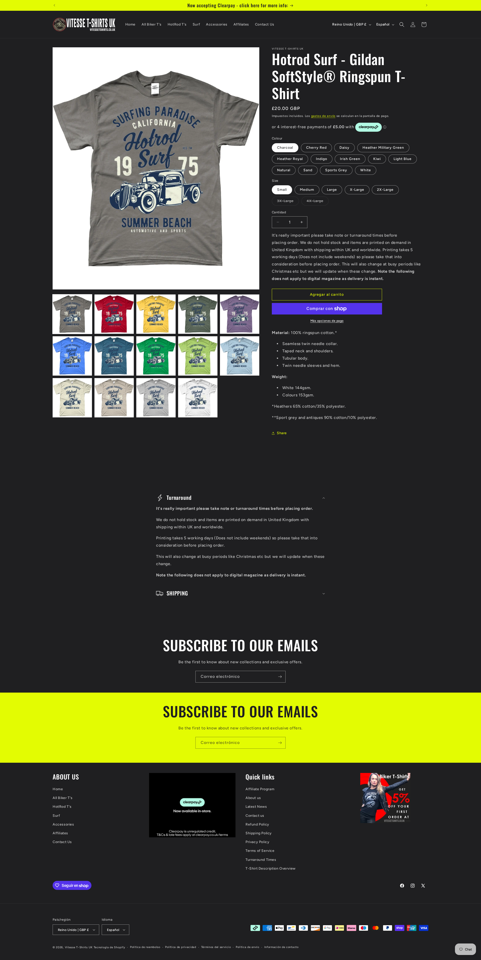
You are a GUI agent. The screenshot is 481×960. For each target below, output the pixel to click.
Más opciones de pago (327, 321)
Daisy (344, 147)
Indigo (321, 159)
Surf (56, 816)
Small (282, 190)
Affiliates (60, 833)
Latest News (256, 807)
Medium (307, 190)
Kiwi (377, 159)
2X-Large (385, 190)
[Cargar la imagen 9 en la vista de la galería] (197, 356)
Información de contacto (281, 947)
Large (332, 190)
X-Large (357, 190)
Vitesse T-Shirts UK (79, 947)
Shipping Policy (259, 833)
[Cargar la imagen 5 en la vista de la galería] (239, 314)
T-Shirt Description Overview (271, 868)
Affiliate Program (260, 789)
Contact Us (62, 842)
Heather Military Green (383, 147)
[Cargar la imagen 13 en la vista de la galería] (156, 397)
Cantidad (279, 212)
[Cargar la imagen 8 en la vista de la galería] (156, 356)
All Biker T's (63, 798)
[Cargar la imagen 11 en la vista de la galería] (72, 397)
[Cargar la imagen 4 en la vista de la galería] (197, 314)
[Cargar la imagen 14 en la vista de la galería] (197, 397)
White (365, 170)
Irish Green (350, 159)
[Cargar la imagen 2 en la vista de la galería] (114, 314)
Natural (283, 170)
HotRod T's (62, 807)
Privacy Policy (257, 842)
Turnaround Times (261, 860)
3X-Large (288, 202)
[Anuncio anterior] (54, 5)
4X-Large (318, 202)
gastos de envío (323, 116)
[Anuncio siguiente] (426, 5)
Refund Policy (257, 824)
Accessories (63, 824)
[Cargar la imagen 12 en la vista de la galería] (114, 397)
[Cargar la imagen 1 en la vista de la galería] (72, 314)
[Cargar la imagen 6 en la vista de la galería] (72, 356)
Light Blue (403, 159)
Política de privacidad (180, 947)
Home (58, 789)
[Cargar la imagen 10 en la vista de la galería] (239, 356)
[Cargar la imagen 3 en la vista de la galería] (156, 314)
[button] (401, 24)
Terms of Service (260, 851)
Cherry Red (316, 147)
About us (253, 798)
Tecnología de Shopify (109, 947)
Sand (307, 170)
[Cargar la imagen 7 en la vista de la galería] (114, 356)
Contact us (255, 816)
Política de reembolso (145, 947)
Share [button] (282, 433)
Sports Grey (336, 170)
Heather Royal (290, 159)
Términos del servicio (216, 947)
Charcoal (285, 147)
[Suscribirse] (279, 677)
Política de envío (247, 947)
